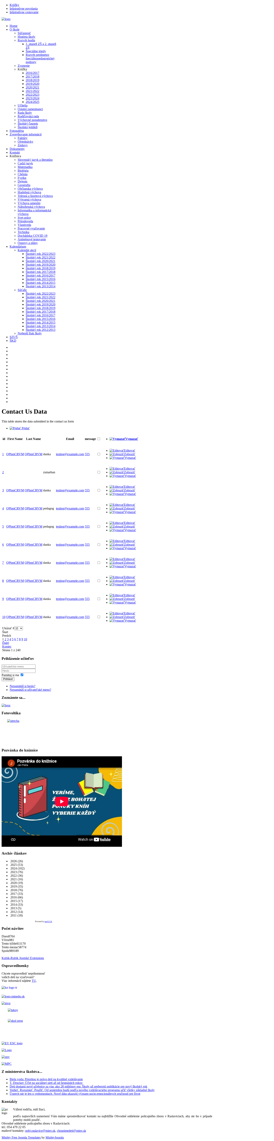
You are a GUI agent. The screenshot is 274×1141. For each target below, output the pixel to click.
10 (25, 639)
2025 (13, 864)
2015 (13, 901)
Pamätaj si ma (10, 675)
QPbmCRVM (15, 454)
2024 (13, 868)
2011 (13, 915)
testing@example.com (70, 454)
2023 (13, 872)
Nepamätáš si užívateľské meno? (30, 689)
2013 (13, 908)
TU (34, 980)
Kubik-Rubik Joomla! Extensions (23, 958)
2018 (13, 890)
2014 (13, 904)
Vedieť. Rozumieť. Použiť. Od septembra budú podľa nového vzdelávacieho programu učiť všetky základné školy (82, 1090)
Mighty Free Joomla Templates (21, 1137)
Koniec (6, 646)
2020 (13, 883)
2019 (13, 886)
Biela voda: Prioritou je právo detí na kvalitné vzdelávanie (46, 1079)
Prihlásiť (8, 679)
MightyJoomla (55, 1137)
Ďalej (5, 643)
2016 (13, 897)
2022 (13, 875)
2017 (13, 893)
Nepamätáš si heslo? (22, 686)
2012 (13, 911)
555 (87, 454)
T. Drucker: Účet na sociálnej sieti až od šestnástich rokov (46, 1083)
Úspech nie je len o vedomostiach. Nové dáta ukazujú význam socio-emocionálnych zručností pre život (75, 1093)
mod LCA (48, 922)
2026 (13, 861)
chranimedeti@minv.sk (71, 1130)
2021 (13, 879)
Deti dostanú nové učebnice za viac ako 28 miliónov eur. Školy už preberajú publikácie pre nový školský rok (78, 1086)
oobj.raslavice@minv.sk (40, 1130)
